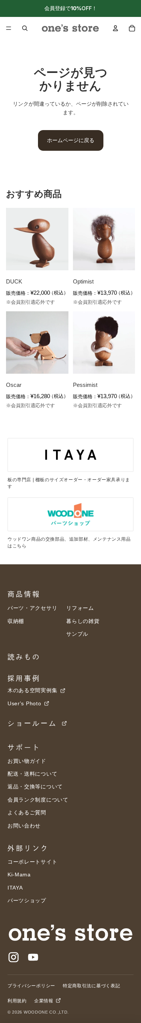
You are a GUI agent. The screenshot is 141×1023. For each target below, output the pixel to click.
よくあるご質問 (27, 812)
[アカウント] (115, 28)
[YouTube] (33, 957)
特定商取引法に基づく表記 (91, 985)
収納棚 (16, 621)
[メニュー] (8, 28)
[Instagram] (14, 957)
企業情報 (44, 1000)
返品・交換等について (35, 787)
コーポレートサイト (32, 862)
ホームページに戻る (70, 140)
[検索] (25, 28)
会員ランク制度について (38, 800)
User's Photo (25, 703)
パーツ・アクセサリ (32, 608)
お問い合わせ (24, 826)
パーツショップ (27, 900)
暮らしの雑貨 (82, 621)
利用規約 (17, 1000)
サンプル (77, 634)
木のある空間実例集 (33, 690)
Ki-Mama (19, 874)
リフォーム (80, 608)
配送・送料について (32, 774)
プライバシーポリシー (31, 985)
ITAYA (15, 888)
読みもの (24, 656)
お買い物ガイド (27, 761)
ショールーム (34, 723)
